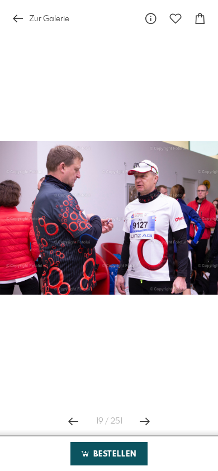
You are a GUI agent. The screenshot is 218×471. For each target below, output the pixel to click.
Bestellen (113, 454)
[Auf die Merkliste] (175, 18)
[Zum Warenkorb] (200, 18)
